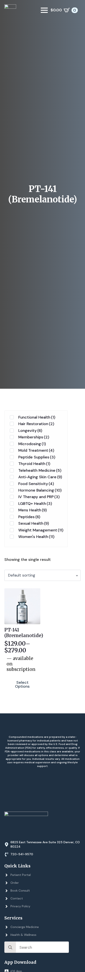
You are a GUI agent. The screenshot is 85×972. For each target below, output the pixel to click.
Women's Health (36, 536)
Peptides (29, 516)
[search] (10, 947)
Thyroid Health (34, 463)
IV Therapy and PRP (39, 496)
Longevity (30, 430)
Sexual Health (33, 523)
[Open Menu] (44, 10)
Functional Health (36, 417)
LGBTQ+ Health (35, 503)
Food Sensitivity (36, 483)
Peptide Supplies (36, 457)
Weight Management (40, 530)
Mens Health (32, 510)
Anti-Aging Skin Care (40, 477)
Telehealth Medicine (39, 470)
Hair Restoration (36, 423)
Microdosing (32, 443)
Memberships (33, 437)
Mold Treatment (36, 450)
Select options (22, 684)
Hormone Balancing (40, 490)
